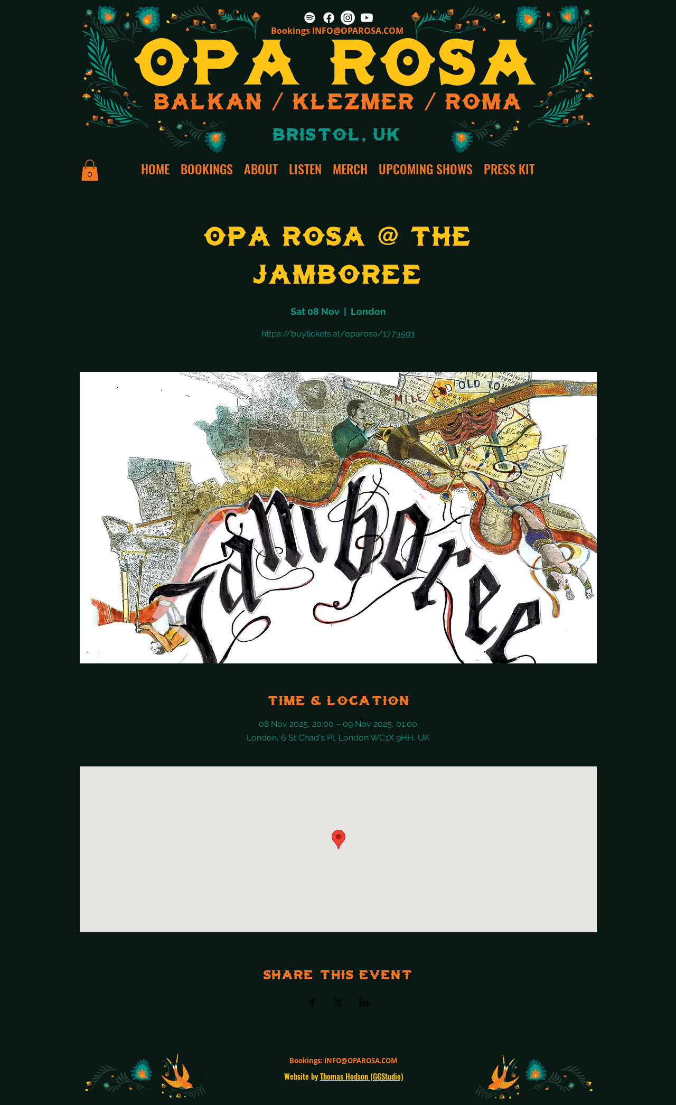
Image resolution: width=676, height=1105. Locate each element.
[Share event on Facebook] (312, 1002)
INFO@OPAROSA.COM (357, 30)
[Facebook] (329, 18)
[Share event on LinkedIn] (364, 1002)
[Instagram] (348, 18)
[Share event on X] (338, 1002)
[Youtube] (367, 18)
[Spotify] (310, 18)
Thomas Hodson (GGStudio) (361, 1076)
